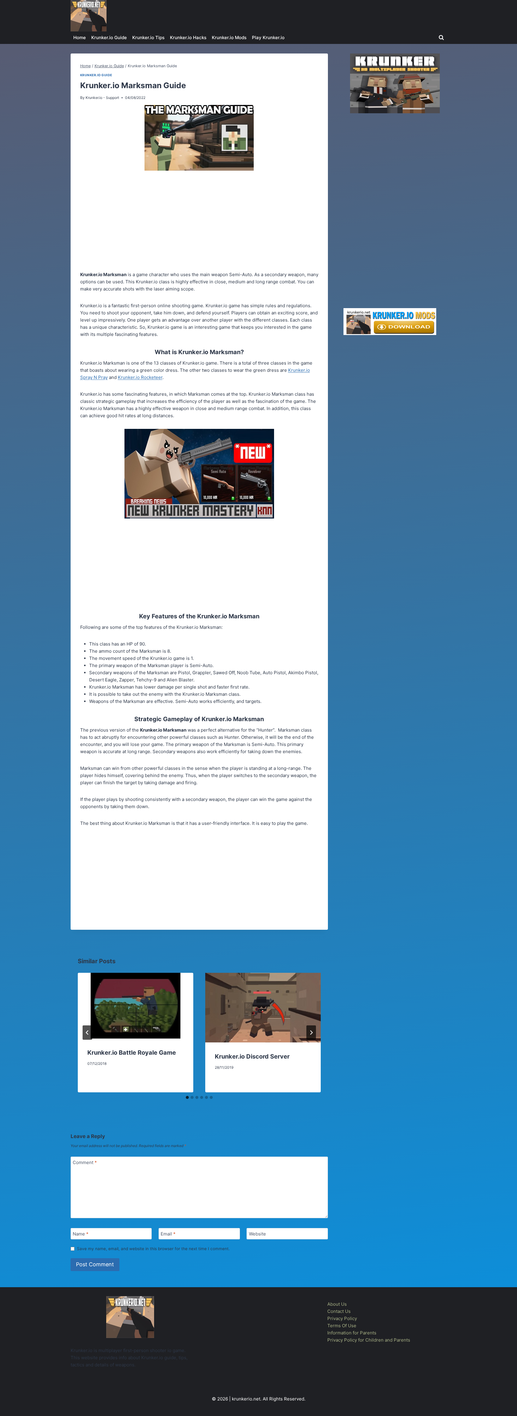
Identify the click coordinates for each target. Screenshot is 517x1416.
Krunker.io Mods (229, 37)
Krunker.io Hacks (188, 37)
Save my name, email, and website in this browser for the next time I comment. (153, 1248)
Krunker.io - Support (102, 97)
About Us (337, 1304)
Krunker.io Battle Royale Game (131, 1052)
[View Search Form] (441, 37)
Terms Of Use (341, 1325)
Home (79, 37)
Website (257, 1234)
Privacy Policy (342, 1318)
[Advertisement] (199, 222)
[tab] (187, 1097)
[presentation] (135, 1006)
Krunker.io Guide (109, 37)
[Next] (311, 1032)
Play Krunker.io (268, 37)
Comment (85, 1162)
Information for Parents (351, 1333)
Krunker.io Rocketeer (140, 377)
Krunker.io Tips (148, 37)
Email (168, 1234)
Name (81, 1234)
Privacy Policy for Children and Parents (368, 1340)
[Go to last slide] (87, 1032)
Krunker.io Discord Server (252, 1056)
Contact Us (339, 1311)
